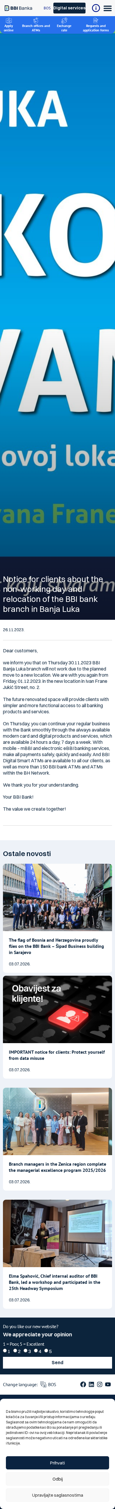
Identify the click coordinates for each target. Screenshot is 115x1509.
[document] (57, 754)
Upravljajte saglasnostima (57, 1495)
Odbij (57, 1479)
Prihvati (57, 1463)
